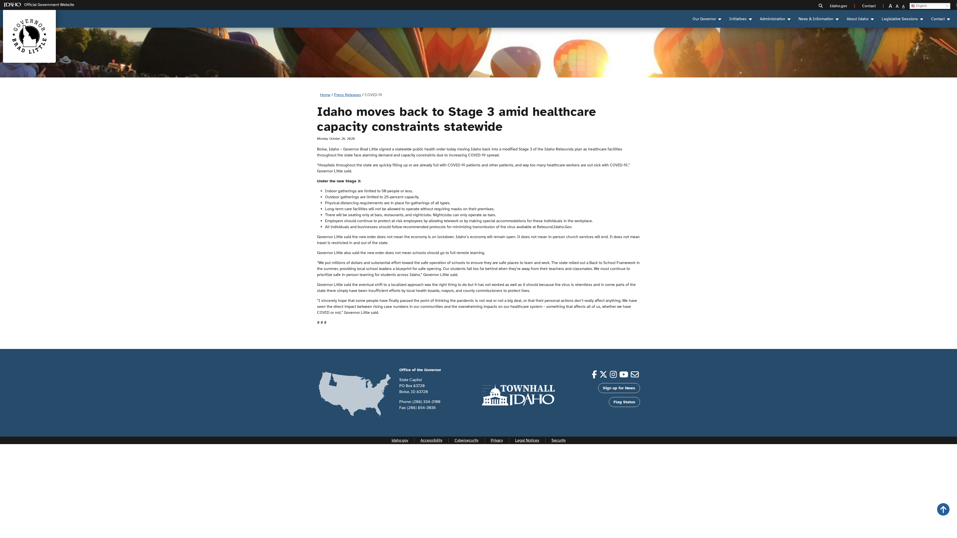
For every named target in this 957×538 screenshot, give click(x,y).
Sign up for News (619, 388)
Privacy (497, 440)
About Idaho (858, 18)
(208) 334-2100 (426, 401)
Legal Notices (527, 440)
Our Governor (704, 18)
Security (559, 440)
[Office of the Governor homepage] (29, 36)
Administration (772, 18)
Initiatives (738, 18)
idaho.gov (400, 440)
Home (325, 94)
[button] (821, 6)
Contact (938, 18)
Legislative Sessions (900, 18)
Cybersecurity (466, 440)
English (921, 6)
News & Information (815, 18)
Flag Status (624, 402)
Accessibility (431, 440)
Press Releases (347, 94)
